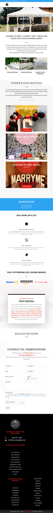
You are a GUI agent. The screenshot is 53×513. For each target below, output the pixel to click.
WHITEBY (37, 505)
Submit (7, 407)
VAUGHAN (15, 495)
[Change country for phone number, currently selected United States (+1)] (28, 378)
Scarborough (26, 311)
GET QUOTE (26, 206)
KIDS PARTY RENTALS (15, 467)
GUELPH (37, 493)
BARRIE (38, 481)
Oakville (28, 313)
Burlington (13, 313)
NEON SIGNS (15, 472)
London (32, 313)
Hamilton (23, 313)
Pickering (28, 315)
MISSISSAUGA (15, 502)
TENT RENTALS (15, 452)
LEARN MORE (26, 130)
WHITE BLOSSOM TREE (15, 469)
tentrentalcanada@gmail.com (26, 355)
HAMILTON (38, 483)
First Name (8, 366)
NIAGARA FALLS (37, 491)
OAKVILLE (37, 486)
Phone (29, 376)
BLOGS (15, 474)
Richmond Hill (19, 311)
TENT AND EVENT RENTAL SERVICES (26, 17)
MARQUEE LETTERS (15, 464)
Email (7, 371)
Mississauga (33, 311)
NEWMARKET (15, 490)
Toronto (38, 308)
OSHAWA (37, 498)
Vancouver (14, 317)
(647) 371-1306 (9, 1)
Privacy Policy (9, 392)
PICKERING (38, 500)
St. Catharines (34, 315)
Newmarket (33, 310)
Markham (39, 310)
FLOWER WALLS (15, 459)
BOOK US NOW (26, 24)
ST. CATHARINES (37, 503)
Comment (8, 382)
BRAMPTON (15, 505)
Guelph (12, 315)
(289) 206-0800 (28, 353)
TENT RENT (28, 511)
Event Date (30, 371)
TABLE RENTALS (15, 455)
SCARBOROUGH (15, 500)
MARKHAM (15, 493)
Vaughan (13, 311)
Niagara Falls (38, 313)
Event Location (9, 376)
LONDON (37, 488)
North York (18, 315)
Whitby (40, 315)
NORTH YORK (37, 495)
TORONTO (15, 488)
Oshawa (23, 315)
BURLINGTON (37, 478)
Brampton (39, 311)
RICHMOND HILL (15, 497)
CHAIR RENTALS (26, 72)
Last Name (30, 366)
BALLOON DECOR (15, 462)
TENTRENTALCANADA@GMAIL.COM (16, 440)
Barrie (18, 313)
